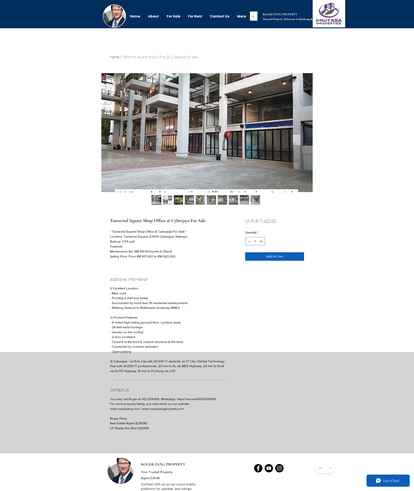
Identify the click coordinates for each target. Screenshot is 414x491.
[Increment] (261, 241)
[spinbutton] (255, 241)
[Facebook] (258, 468)
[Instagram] (279, 468)
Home (114, 57)
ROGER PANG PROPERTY (280, 14)
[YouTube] (269, 468)
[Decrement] (249, 241)
